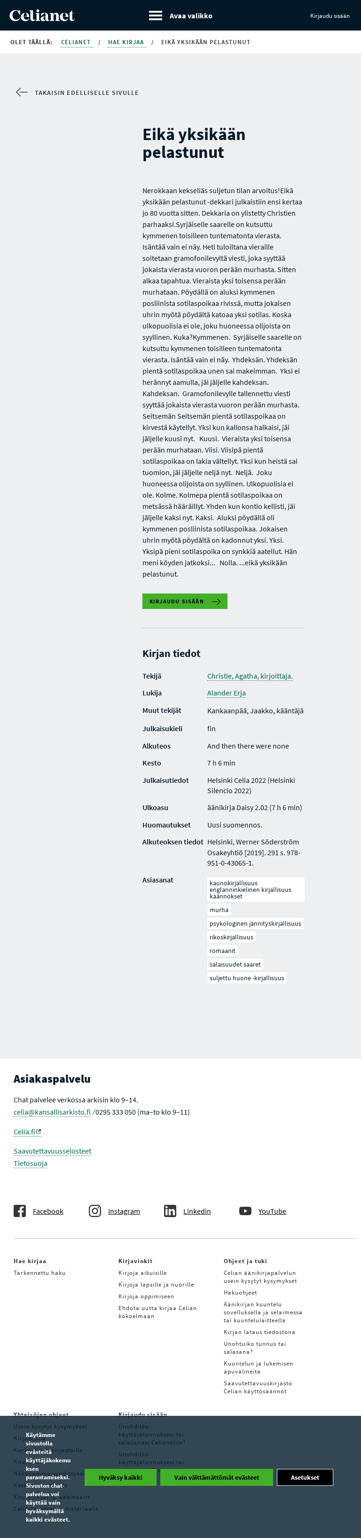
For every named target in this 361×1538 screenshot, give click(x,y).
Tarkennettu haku (40, 1273)
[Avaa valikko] (180, 15)
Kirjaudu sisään (330, 16)
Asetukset (305, 1477)
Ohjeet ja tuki (245, 1261)
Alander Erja (226, 692)
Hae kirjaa (127, 42)
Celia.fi (24, 1131)
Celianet (77, 42)
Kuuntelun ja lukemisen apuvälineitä (258, 1367)
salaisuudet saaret (235, 964)
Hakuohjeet (240, 1292)
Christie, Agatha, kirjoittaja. (250, 675)
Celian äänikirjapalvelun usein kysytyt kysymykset (260, 1277)
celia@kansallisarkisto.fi (52, 1111)
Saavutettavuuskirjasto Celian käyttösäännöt (258, 1387)
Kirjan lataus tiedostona (260, 1332)
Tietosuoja (30, 1163)
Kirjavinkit (135, 1261)
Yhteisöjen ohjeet (41, 1415)
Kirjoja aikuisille (142, 1273)
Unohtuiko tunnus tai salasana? (255, 1348)
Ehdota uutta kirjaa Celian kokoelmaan (157, 1312)
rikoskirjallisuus (231, 937)
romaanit (222, 950)
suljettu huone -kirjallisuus (247, 978)
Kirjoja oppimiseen (146, 1296)
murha (219, 910)
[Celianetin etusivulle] (42, 18)
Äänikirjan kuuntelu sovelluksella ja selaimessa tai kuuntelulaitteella (263, 1312)
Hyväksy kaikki (120, 1477)
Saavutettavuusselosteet (52, 1150)
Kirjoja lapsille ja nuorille (156, 1284)
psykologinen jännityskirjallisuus (255, 923)
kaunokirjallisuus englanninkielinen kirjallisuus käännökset (250, 889)
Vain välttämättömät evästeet (216, 1477)
